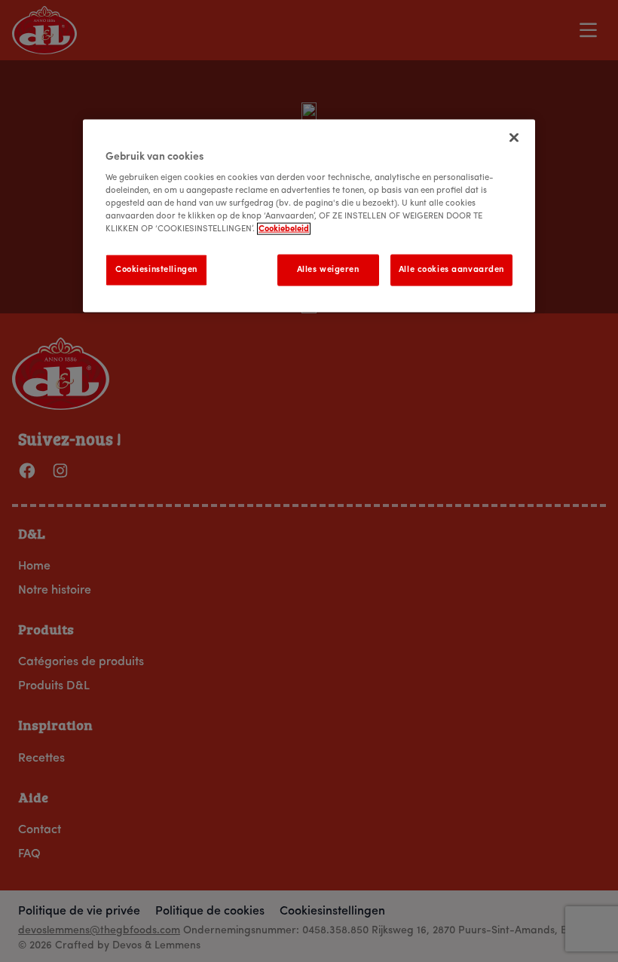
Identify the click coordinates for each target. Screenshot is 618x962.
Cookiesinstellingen (156, 269)
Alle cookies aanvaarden (451, 269)
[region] (309, 216)
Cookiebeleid (284, 229)
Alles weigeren (328, 269)
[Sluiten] (514, 137)
